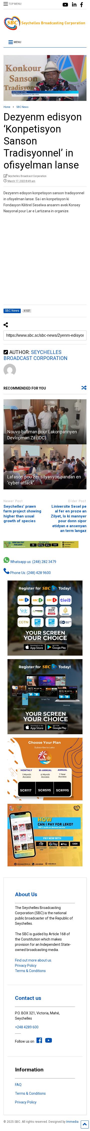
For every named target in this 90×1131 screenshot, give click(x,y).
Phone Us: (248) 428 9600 (30, 573)
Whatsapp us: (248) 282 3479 (33, 562)
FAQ (18, 1085)
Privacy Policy (25, 966)
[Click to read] (45, 421)
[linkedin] (74, 5)
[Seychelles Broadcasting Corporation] (45, 28)
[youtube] (65, 5)
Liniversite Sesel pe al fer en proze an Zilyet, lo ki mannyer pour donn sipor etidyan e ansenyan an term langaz (68, 518)
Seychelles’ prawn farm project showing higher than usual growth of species (22, 513)
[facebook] (81, 5)
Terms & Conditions (30, 971)
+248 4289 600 (26, 1027)
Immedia (72, 1121)
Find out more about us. (33, 960)
